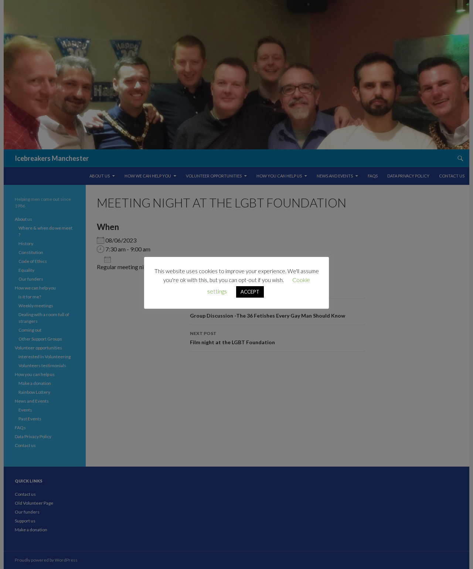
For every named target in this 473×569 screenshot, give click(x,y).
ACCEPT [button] (250, 292)
